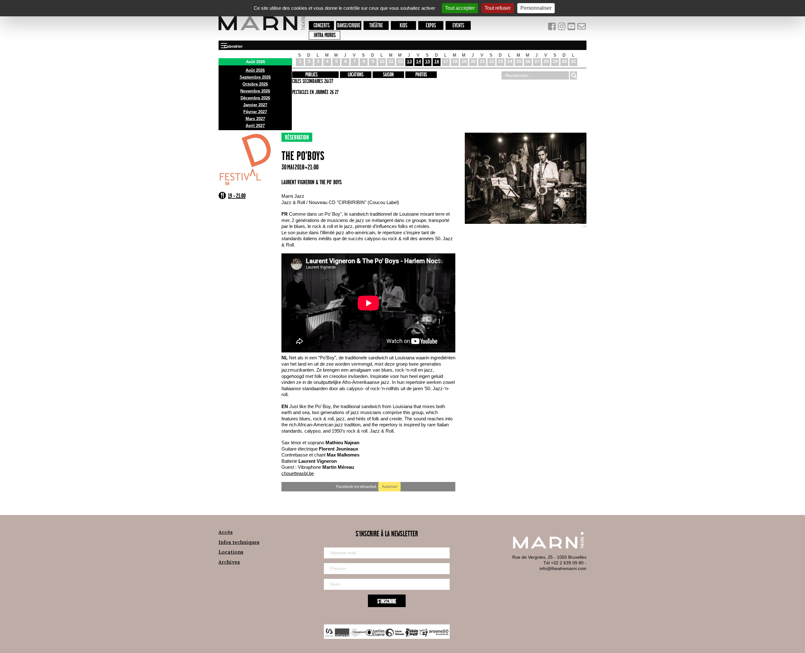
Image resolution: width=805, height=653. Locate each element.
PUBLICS (311, 75)
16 (436, 61)
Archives (229, 562)
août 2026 (255, 70)
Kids (403, 26)
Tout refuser (498, 8)
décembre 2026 (255, 98)
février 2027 (255, 111)
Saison (388, 75)
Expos (431, 26)
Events (458, 26)
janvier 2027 (255, 104)
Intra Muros (325, 35)
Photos (421, 75)
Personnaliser (536, 8)
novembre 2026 (255, 91)
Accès (226, 532)
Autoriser (389, 486)
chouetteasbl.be (297, 473)
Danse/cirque (348, 26)
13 (409, 61)
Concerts (322, 26)
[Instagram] (562, 27)
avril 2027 (255, 125)
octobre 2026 (255, 84)
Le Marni (262, 31)
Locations (356, 75)
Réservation (297, 137)
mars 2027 (255, 118)
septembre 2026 (255, 77)
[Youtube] (572, 27)
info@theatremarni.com (563, 568)
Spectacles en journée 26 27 (314, 92)
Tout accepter (460, 8)
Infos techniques (239, 542)
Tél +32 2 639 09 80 (563, 562)
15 (427, 61)
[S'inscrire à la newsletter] (581, 27)
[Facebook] (552, 27)
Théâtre (376, 26)
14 (418, 61)
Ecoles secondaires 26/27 (311, 81)
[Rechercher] (573, 75)
